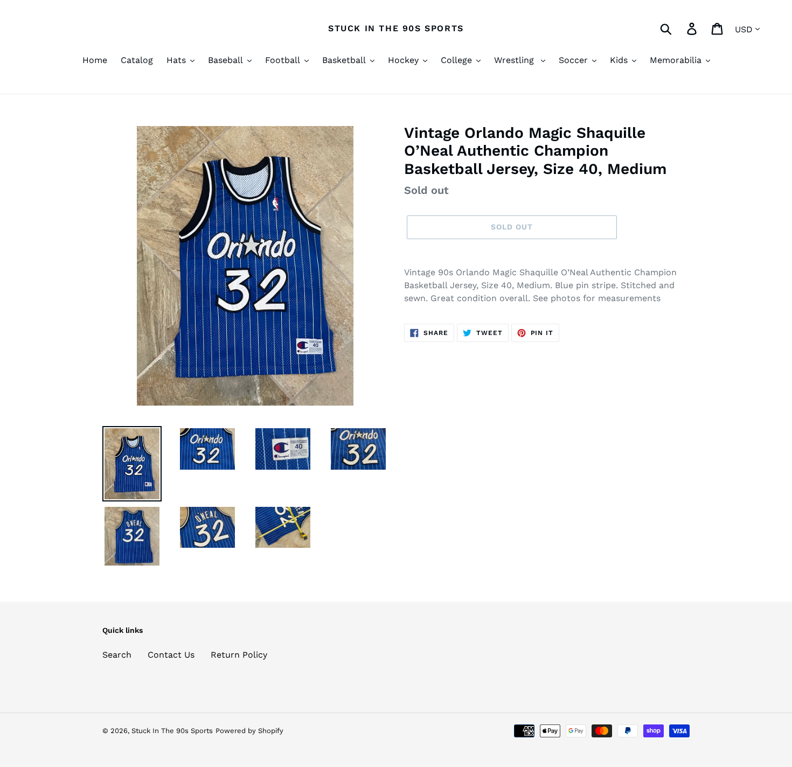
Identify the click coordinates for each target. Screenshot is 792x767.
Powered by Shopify (249, 731)
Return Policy (239, 655)
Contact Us (171, 655)
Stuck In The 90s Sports (396, 28)
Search (116, 655)
